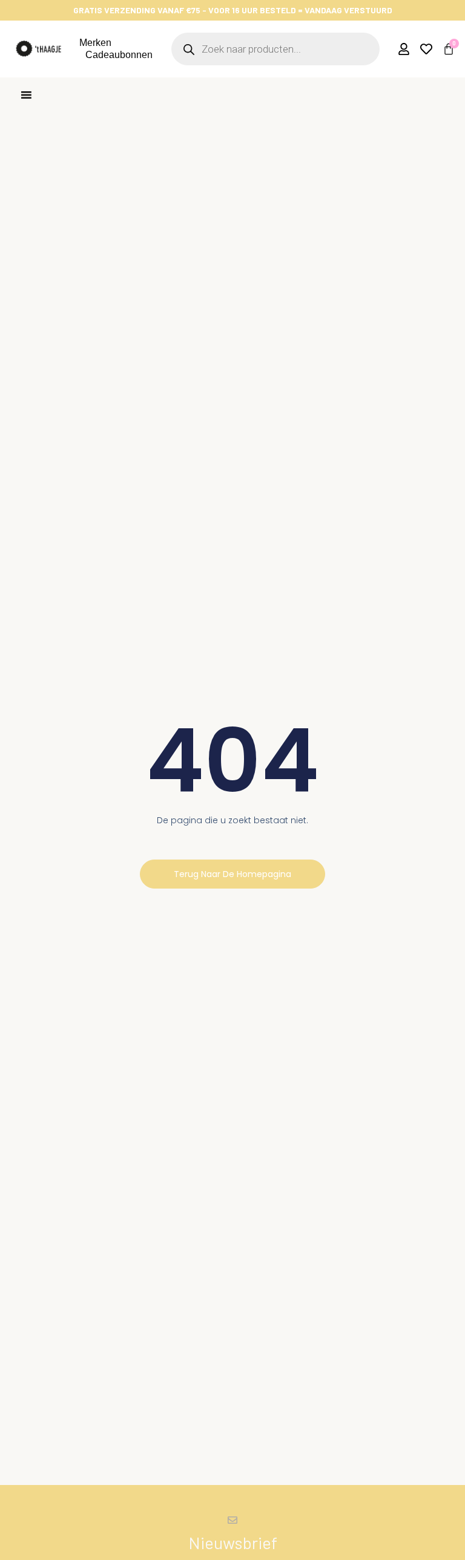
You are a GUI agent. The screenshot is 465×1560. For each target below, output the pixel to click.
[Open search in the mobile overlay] (275, 49)
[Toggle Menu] (26, 94)
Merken (95, 43)
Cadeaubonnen (119, 55)
